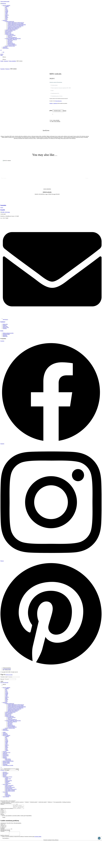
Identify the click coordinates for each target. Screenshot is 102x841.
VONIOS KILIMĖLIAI (12, 719)
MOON (6, 699)
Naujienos (5, 756)
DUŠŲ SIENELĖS (9, 713)
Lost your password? (4, 682)
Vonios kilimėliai (8, 795)
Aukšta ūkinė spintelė (42, 802)
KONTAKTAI (5, 730)
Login (2, 681)
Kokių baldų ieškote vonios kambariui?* (8, 800)
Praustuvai (4, 775)
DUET (6, 691)
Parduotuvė (6, 61)
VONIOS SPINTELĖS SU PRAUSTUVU (16, 704)
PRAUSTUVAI (8, 714)
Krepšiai (6, 793)
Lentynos (6, 777)
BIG (6, 689)
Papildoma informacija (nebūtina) (6, 808)
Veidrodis (27, 802)
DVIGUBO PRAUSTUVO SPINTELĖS (15, 707)
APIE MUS (5, 729)
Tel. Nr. (2, 813)
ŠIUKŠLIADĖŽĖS (11, 725)
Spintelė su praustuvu (6, 802)
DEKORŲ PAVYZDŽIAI (13, 711)
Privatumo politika (6, 762)
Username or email (4, 676)
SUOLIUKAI (10, 724)
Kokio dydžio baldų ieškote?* (6, 803)
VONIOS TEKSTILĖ (9, 716)
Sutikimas (2, 814)
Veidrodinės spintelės (8, 788)
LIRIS (6, 695)
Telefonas (2, 825)
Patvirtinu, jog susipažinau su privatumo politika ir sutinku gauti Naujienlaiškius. (17, 815)
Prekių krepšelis (8, 759)
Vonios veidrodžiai (12, 61)
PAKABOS (10, 723)
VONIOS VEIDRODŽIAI (10, 712)
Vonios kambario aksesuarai (7, 776)
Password (2, 679)
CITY (6, 690)
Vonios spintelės (5, 784)
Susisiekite (51, 103)
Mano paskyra (8, 758)
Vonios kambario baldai (4, 1)
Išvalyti (64, 110)
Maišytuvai (4, 774)
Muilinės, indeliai (8, 778)
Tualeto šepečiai (8, 783)
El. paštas (2, 812)
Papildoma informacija (4, 835)
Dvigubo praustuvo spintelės (10, 787)
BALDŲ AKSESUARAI (10, 728)
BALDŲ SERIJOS (6, 687)
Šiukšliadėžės (7, 781)
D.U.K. (1, 330)
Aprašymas (46, 130)
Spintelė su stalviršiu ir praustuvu (17, 802)
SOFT (6, 700)
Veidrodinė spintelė (33, 802)
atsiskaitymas (5, 734)
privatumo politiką (37, 836)
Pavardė (2, 810)
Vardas (1, 809)
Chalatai (6, 792)
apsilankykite (55, 103)
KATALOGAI (5, 754)
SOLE (6, 701)
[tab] (46, 130)
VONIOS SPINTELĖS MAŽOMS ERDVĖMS (17, 706)
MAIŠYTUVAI (8, 715)
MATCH (7, 697)
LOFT (6, 696)
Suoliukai (6, 782)
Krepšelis (2, 209)
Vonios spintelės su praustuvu (10, 790)
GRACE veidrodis (47, 192)
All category (5, 772)
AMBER (7, 688)
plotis (51, 110)
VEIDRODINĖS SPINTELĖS (13, 709)
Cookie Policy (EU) (6, 752)
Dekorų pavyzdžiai (8, 786)
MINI (53, 121)
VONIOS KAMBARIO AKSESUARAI (13, 720)
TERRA (6, 750)
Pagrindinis (2, 68)
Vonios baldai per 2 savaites (8, 765)
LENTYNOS (10, 722)
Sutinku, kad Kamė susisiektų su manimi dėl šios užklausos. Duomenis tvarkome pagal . (21, 836)
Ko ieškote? (2, 827)
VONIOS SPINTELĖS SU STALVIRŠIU (16, 705)
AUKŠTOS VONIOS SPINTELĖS (14, 708)
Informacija (5, 753)
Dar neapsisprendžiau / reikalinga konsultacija (62, 802)
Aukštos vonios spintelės (9, 785)
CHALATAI (10, 718)
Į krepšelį (60, 114)
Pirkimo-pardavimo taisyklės (8, 761)
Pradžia (1, 61)
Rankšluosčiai (7, 794)
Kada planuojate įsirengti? (5, 830)
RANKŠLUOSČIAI (11, 717)
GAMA (6, 692)
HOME (6, 693)
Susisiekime (5, 764)
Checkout (4, 751)
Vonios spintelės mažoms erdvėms (10, 789)
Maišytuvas (50, 802)
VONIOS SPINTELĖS (9, 703)
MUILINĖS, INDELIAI (12, 721)
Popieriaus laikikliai (8, 780)
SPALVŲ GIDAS (6, 763)
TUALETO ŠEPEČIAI (12, 727)
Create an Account (8, 674)
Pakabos (6, 779)
